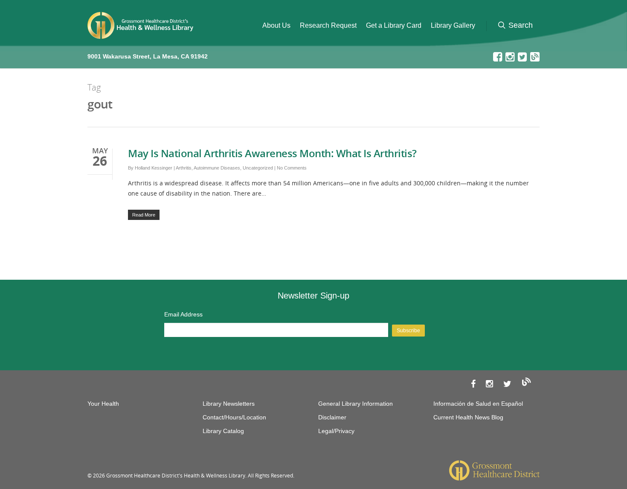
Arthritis (184, 167)
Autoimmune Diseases (217, 167)
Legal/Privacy (336, 431)
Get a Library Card (393, 25)
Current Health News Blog (468, 417)
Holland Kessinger (153, 167)
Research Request (328, 25)
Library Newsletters (229, 403)
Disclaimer (332, 417)
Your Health (103, 403)
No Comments (292, 167)
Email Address (183, 314)
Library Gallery (453, 25)
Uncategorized (258, 167)
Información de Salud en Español (478, 403)
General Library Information (355, 403)
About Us (276, 25)
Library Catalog (223, 431)
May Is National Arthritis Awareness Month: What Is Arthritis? (272, 153)
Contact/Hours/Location (234, 417)
